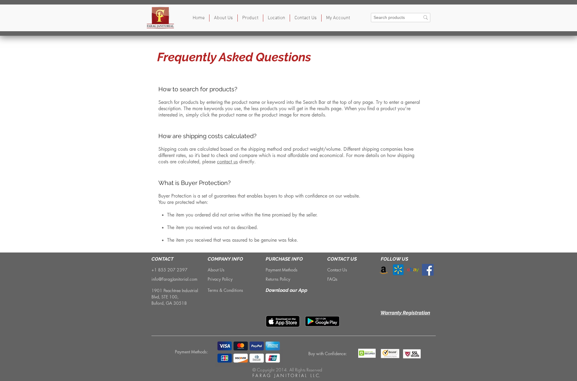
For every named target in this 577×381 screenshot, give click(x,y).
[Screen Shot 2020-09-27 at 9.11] (398, 270)
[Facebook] (428, 270)
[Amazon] (383, 270)
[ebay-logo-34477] (413, 270)
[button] (250, 18)
